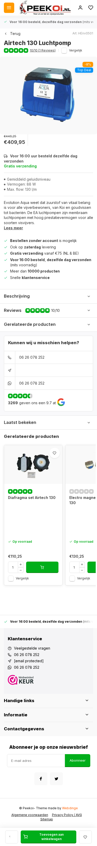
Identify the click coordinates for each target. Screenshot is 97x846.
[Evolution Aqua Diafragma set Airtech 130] (33, 464)
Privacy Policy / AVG (67, 815)
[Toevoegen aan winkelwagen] (42, 567)
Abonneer (78, 760)
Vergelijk (75, 50)
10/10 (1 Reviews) (43, 50)
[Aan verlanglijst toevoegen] (54, 453)
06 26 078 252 (31, 357)
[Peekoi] (44, 8)
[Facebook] (40, 778)
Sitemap (46, 819)
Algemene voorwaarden (29, 815)
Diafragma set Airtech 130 (32, 497)
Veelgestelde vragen (32, 648)
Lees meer (13, 228)
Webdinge (70, 808)
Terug (15, 33)
